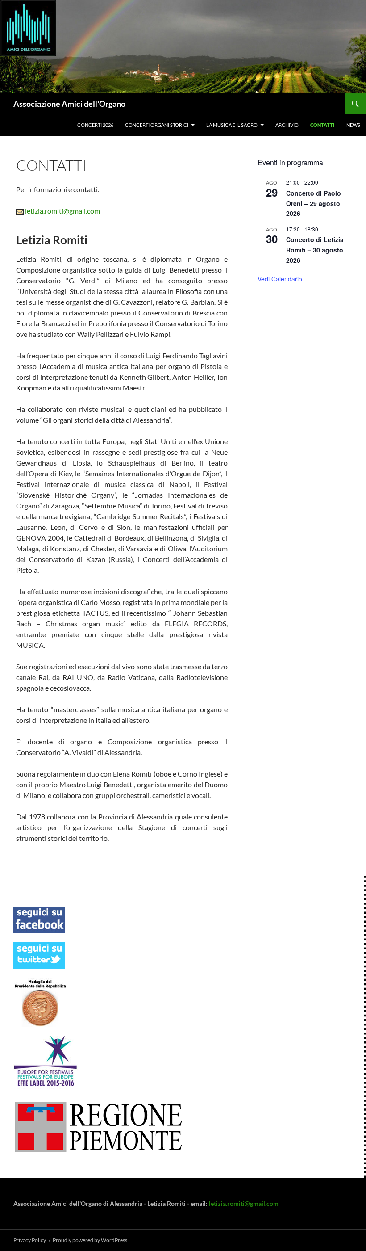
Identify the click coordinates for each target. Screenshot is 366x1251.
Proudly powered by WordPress (90, 1240)
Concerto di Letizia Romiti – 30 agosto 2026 (315, 249)
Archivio (287, 125)
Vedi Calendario (280, 278)
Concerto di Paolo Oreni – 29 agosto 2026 (313, 203)
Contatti (322, 125)
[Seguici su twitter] (39, 955)
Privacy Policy (29, 1240)
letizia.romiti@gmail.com (62, 210)
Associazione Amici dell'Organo (69, 104)
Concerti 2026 (95, 125)
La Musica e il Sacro (232, 125)
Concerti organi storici (156, 125)
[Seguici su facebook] (39, 919)
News (353, 125)
